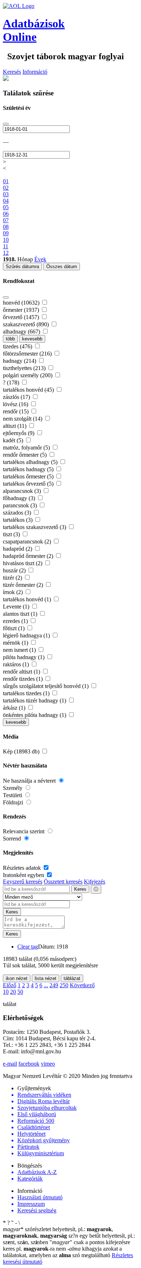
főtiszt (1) (14, 628)
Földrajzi (14, 802)
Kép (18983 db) (22, 751)
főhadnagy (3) (20, 498)
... (46, 985)
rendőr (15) (16, 411)
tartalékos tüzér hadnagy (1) (35, 700)
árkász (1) (15, 708)
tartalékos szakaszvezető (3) (35, 527)
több (10, 338)
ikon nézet (16, 978)
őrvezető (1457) (21, 317)
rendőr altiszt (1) (22, 672)
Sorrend (12, 838)
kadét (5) (14, 440)
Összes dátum (61, 266)
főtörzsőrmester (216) (28, 354)
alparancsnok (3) (22, 491)
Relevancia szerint (24, 831)
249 (54, 985)
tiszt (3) (12, 534)
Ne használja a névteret (30, 781)
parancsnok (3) (20, 505)
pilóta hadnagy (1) (24, 657)
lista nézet (45, 978)
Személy (13, 788)
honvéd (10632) (22, 303)
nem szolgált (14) (23, 419)
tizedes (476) (18, 346)
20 (13, 992)
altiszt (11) (15, 426)
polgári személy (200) (28, 375)
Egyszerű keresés (22, 881)
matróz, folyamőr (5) (27, 447)
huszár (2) (15, 570)
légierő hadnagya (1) (27, 635)
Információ (34, 72)
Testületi (13, 795)
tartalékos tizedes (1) (27, 693)
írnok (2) (13, 592)
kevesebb (32, 338)
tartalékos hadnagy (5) (29, 469)
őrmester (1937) (21, 310)
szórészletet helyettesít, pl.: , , (58, 1232)
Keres (80, 889)
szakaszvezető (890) (26, 324)
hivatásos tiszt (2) (23, 563)
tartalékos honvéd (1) (27, 599)
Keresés (12, 72)
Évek (40, 259)
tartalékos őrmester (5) (29, 476)
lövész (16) (16, 404)
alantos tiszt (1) (21, 614)
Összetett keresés (63, 881)
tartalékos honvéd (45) (29, 390)
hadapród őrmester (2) (29, 556)
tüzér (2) (13, 578)
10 (6, 992)
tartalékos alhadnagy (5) (31, 462)
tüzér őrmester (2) (23, 585)
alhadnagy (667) (22, 331)
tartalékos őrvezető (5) (29, 484)
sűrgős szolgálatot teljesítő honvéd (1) (46, 686)
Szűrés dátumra (22, 266)
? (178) (12, 382)
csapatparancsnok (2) (27, 541)
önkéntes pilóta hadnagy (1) (35, 715)
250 (64, 985)
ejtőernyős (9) (19, 433)
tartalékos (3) (18, 520)
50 (20, 992)
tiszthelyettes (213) (25, 368)
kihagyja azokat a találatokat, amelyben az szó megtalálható (62, 1252)
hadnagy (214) (20, 361)
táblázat (72, 978)
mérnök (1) (16, 643)
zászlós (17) (17, 397)
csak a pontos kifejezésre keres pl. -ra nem (66, 1245)
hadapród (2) (18, 549)
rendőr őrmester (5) (25, 455)
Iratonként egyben (24, 875)
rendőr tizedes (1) (23, 679)
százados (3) (18, 513)
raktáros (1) (16, 664)
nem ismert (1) (20, 650)
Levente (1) (17, 606)
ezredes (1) (16, 621)
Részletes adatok (22, 868)
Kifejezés (94, 881)
